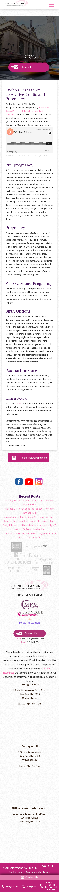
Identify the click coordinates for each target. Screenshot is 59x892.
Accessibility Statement (38, 871)
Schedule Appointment (33, 457)
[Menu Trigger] (51, 4)
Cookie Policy (16, 871)
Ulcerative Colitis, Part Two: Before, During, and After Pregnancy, (27, 111)
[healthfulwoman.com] (29, 604)
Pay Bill (47, 866)
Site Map (35, 867)
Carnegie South (11, 886)
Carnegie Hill (31, 886)
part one (18, 403)
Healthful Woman (12, 156)
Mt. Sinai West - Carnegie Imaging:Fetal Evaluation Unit (51, 886)
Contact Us (28, 66)
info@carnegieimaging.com (33, 638)
